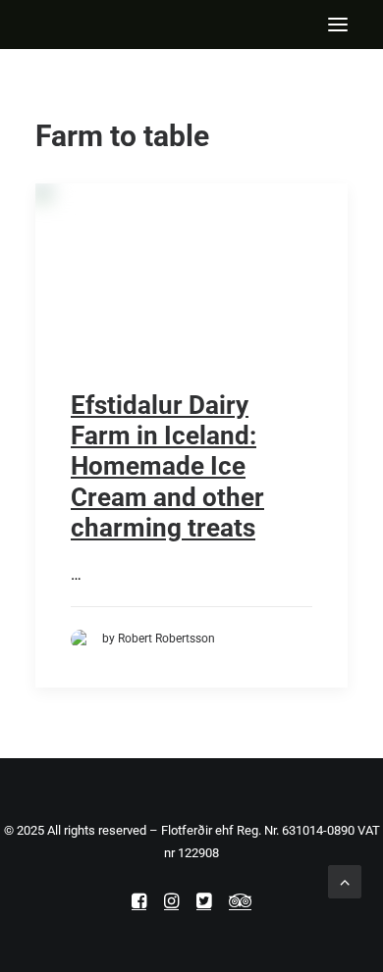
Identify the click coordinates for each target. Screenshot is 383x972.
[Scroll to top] (344, 880)
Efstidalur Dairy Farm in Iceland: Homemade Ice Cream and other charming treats (167, 466)
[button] (338, 24)
